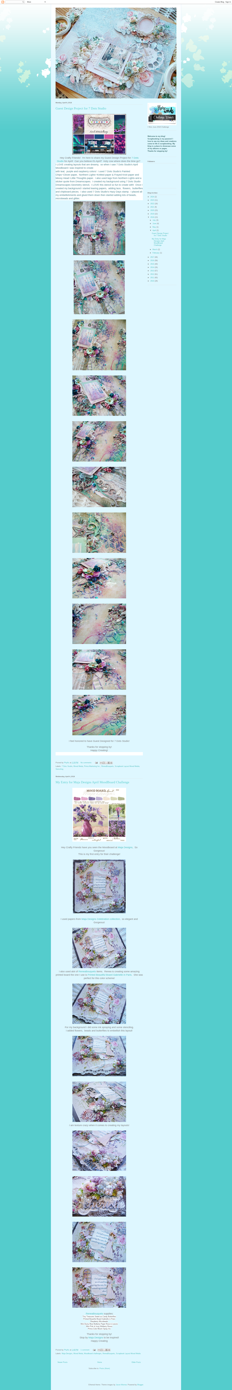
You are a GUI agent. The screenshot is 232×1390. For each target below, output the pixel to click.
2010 (152, 281)
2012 (152, 274)
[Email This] (101, 762)
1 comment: (85, 1350)
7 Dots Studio (67, 766)
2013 (152, 271)
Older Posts (136, 1362)
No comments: (87, 763)
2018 (152, 217)
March (155, 249)
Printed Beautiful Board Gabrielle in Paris (110, 974)
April (155, 230)
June (155, 224)
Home (99, 1362)
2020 (152, 210)
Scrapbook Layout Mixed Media (127, 766)
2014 (152, 267)
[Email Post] (96, 763)
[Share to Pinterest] (111, 762)
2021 (152, 207)
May (154, 227)
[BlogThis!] (103, 762)
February (156, 253)
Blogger (140, 1385)
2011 (152, 278)
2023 (152, 200)
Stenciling (59, 769)
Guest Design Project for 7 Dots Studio (81, 108)
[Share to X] (106, 762)
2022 (152, 204)
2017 (152, 257)
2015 (152, 264)
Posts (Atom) (104, 1368)
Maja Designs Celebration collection (100, 919)
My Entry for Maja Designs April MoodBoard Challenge (92, 782)
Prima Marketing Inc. (92, 766)
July (154, 220)
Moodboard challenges (93, 1353)
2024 (152, 197)
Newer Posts (63, 1362)
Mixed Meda (78, 766)
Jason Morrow (121, 1385)
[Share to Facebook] (108, 762)
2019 (152, 214)
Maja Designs (125, 847)
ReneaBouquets (107, 766)
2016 (152, 260)
